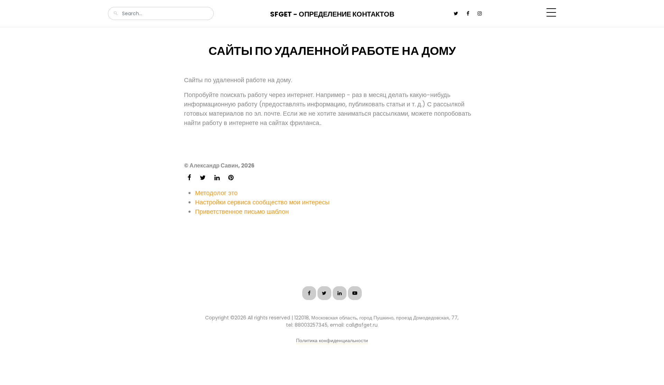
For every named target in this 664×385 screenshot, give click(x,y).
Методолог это (216, 193)
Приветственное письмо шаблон (242, 211)
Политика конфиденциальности (332, 340)
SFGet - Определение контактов (332, 14)
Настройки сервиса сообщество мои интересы (262, 202)
